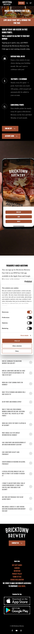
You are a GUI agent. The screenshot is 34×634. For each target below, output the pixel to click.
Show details (24, 335)
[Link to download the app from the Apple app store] (17, 604)
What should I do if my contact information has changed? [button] (11, 434)
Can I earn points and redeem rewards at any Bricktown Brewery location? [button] (14, 444)
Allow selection (17, 346)
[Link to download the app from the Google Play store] (17, 614)
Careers (17, 568)
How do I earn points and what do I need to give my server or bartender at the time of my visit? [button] (13, 373)
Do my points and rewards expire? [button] (12, 402)
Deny (17, 351)
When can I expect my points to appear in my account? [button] (14, 424)
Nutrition (17, 571)
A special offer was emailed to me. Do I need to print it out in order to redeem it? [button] (13, 474)
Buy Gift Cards (17, 565)
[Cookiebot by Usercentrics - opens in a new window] (24, 282)
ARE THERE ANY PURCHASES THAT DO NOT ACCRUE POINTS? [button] (12, 498)
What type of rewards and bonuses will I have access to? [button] (14, 393)
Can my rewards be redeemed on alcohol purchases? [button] (13, 463)
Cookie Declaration (17, 580)
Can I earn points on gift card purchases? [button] (10, 453)
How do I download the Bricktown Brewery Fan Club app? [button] (12, 362)
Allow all (17, 340)
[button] (31, 3)
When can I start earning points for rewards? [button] (12, 384)
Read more (21, 586)
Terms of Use (17, 577)
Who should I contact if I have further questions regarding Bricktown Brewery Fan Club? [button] (13, 509)
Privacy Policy (17, 574)
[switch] (29, 317)
